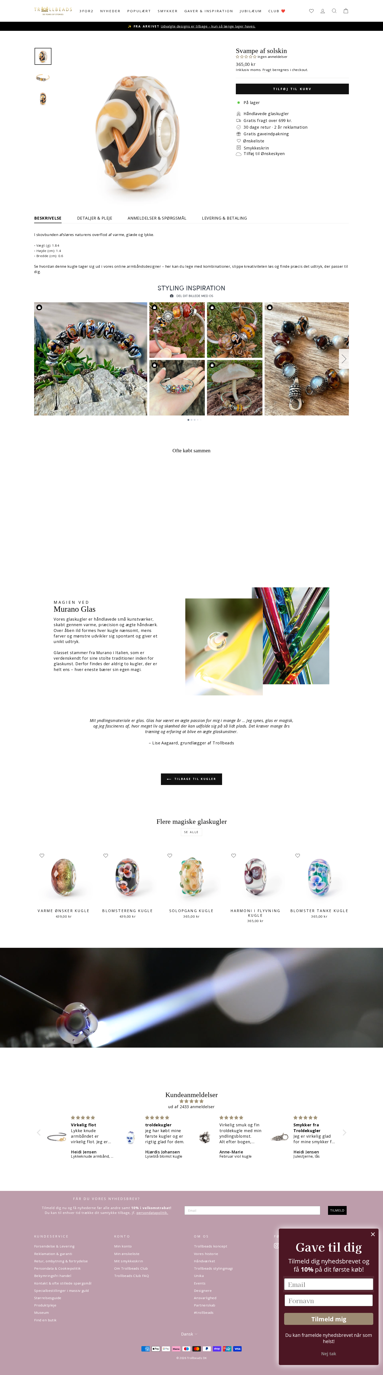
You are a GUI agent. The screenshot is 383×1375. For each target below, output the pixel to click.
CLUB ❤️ (277, 11)
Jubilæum (251, 11)
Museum (41, 1312)
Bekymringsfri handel (52, 1275)
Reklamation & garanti (53, 1253)
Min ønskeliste (127, 1253)
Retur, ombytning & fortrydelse (61, 1261)
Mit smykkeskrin (128, 1261)
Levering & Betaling (224, 218)
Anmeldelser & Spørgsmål (157, 218)
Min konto (123, 1246)
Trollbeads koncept (210, 1246)
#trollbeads (204, 1312)
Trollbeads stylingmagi (213, 1268)
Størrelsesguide (47, 1298)
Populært (139, 11)
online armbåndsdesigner (137, 266)
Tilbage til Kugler (194, 779)
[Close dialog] (373, 1234)
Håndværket (204, 1261)
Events (200, 1283)
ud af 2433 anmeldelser (191, 1106)
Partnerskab (204, 1305)
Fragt (266, 69)
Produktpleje (45, 1305)
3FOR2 (87, 11)
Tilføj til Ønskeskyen (264, 153)
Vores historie (206, 1253)
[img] (191, 1101)
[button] (247, 56)
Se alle (191, 832)
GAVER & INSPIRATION (208, 11)
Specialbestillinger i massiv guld (61, 1290)
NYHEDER (110, 11)
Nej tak (328, 1354)
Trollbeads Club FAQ (131, 1275)
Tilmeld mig (328, 1319)
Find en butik (45, 1320)
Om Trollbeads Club (131, 1268)
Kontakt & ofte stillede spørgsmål (63, 1283)
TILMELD (337, 1210)
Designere (203, 1290)
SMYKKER (168, 11)
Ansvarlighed (205, 1298)
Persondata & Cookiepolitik (57, 1268)
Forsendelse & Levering (54, 1246)
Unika (199, 1275)
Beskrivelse (48, 218)
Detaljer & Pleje (94, 218)
